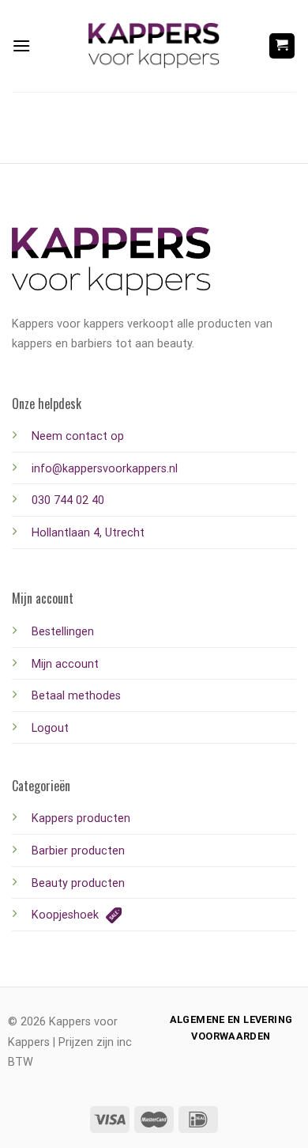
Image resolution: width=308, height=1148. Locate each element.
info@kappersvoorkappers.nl (105, 468)
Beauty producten (78, 883)
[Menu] (21, 45)
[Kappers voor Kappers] (154, 46)
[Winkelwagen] (282, 46)
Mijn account (65, 664)
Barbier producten (78, 851)
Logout (50, 728)
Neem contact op (78, 436)
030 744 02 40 (68, 500)
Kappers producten (81, 818)
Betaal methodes (76, 696)
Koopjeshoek (67, 915)
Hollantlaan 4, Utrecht (88, 533)
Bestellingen (63, 631)
